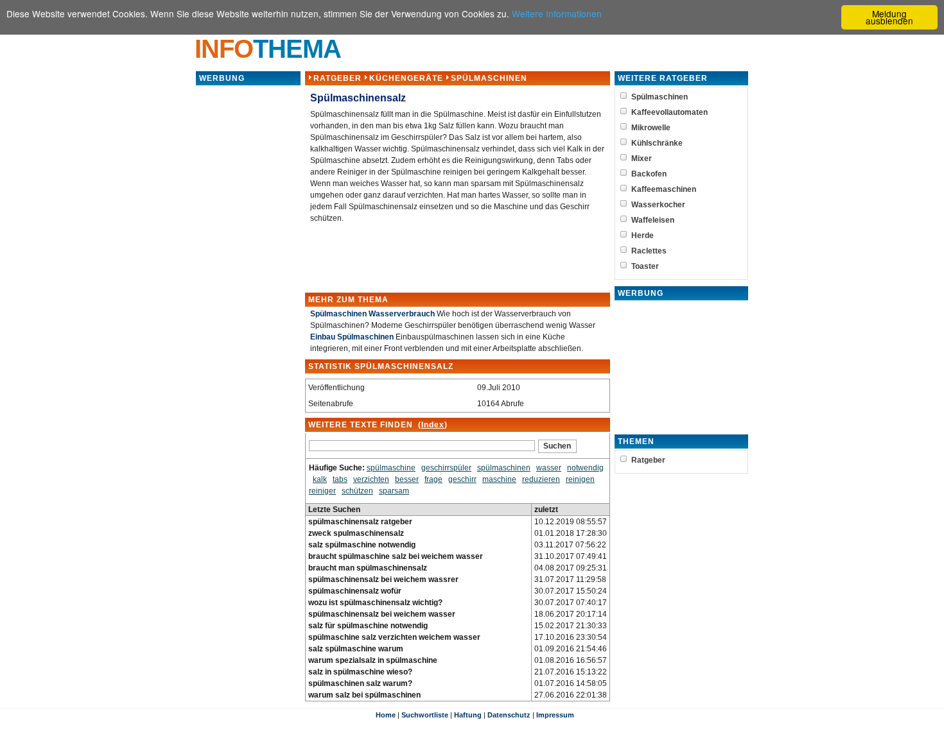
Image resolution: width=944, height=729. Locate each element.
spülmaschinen (503, 467)
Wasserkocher (658, 204)
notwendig (585, 467)
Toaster (645, 266)
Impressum (555, 715)
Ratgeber (337, 78)
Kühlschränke (657, 143)
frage (433, 479)
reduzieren (541, 479)
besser (407, 479)
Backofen (649, 173)
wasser (548, 467)
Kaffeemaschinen (663, 189)
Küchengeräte (406, 78)
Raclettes (649, 250)
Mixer (641, 158)
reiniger (322, 490)
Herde (642, 235)
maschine (499, 479)
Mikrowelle (650, 127)
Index (432, 424)
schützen (357, 490)
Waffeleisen (652, 220)
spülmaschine (391, 467)
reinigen (580, 479)
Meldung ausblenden (889, 17)
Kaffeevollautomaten (669, 112)
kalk (320, 479)
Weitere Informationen (557, 13)
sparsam (394, 490)
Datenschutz (508, 715)
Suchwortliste (424, 715)
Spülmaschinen (489, 78)
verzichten (371, 479)
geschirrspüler (446, 467)
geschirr (462, 479)
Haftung (468, 715)
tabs (340, 479)
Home (386, 715)
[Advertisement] (248, 279)
